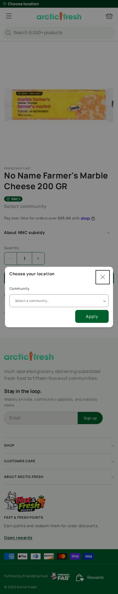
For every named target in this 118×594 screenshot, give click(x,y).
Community (19, 288)
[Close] (103, 277)
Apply (92, 316)
